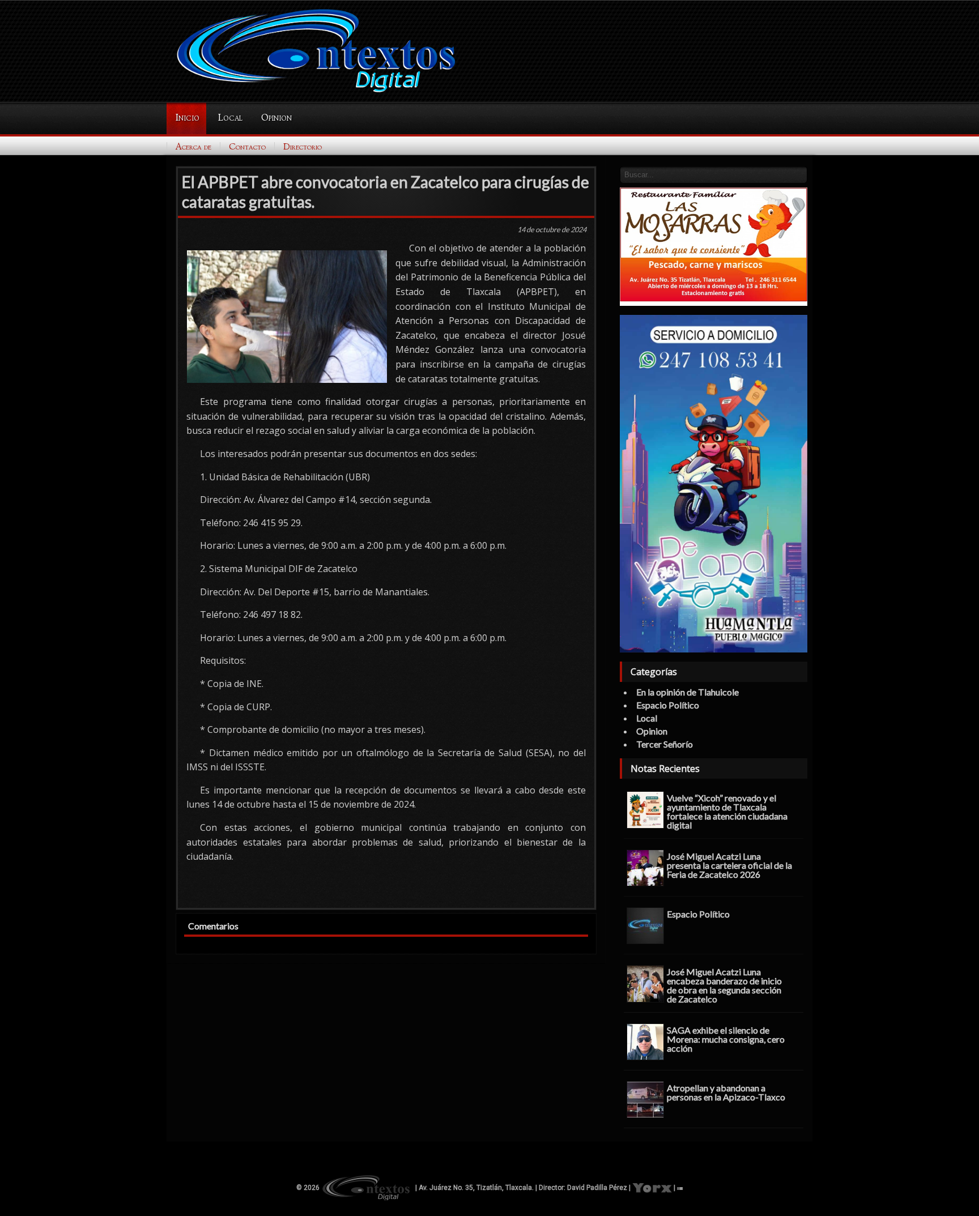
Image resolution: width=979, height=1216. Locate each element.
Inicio (187, 117)
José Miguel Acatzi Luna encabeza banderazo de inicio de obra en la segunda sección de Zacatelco (724, 985)
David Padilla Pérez (597, 1188)
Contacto (247, 146)
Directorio (302, 146)
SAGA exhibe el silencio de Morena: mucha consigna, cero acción (726, 1039)
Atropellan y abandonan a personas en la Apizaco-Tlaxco (726, 1092)
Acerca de (193, 146)
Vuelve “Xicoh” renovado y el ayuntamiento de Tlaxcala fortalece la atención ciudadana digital (727, 811)
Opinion (276, 117)
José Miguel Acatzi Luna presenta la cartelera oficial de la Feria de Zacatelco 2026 (729, 865)
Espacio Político (667, 704)
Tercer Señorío (664, 744)
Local (230, 117)
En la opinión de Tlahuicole (687, 691)
